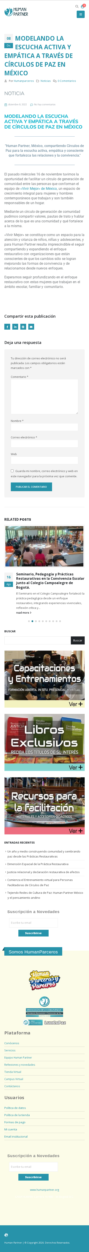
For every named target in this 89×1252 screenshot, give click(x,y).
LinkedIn (15, 327)
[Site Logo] (16, 12)
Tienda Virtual (12, 1072)
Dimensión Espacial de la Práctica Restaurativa (37, 864)
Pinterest (23, 327)
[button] (77, 6)
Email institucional (16, 1136)
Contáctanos (12, 1086)
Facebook (7, 327)
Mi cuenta (10, 1129)
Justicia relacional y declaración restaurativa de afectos (43, 872)
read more (23, 612)
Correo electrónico (24, 437)
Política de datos (15, 1108)
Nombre (17, 421)
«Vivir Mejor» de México (38, 189)
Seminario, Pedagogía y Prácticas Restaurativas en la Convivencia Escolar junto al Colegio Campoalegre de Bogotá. (50, 581)
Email (31, 327)
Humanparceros (24, 81)
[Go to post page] (44, 546)
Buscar (10, 631)
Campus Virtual (13, 1079)
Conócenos (11, 1043)
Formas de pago (14, 1122)
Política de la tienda (17, 1115)
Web (14, 454)
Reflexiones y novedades (19, 1064)
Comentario (19, 377)
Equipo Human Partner (18, 1057)
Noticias (46, 81)
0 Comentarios (67, 81)
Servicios (10, 1050)
